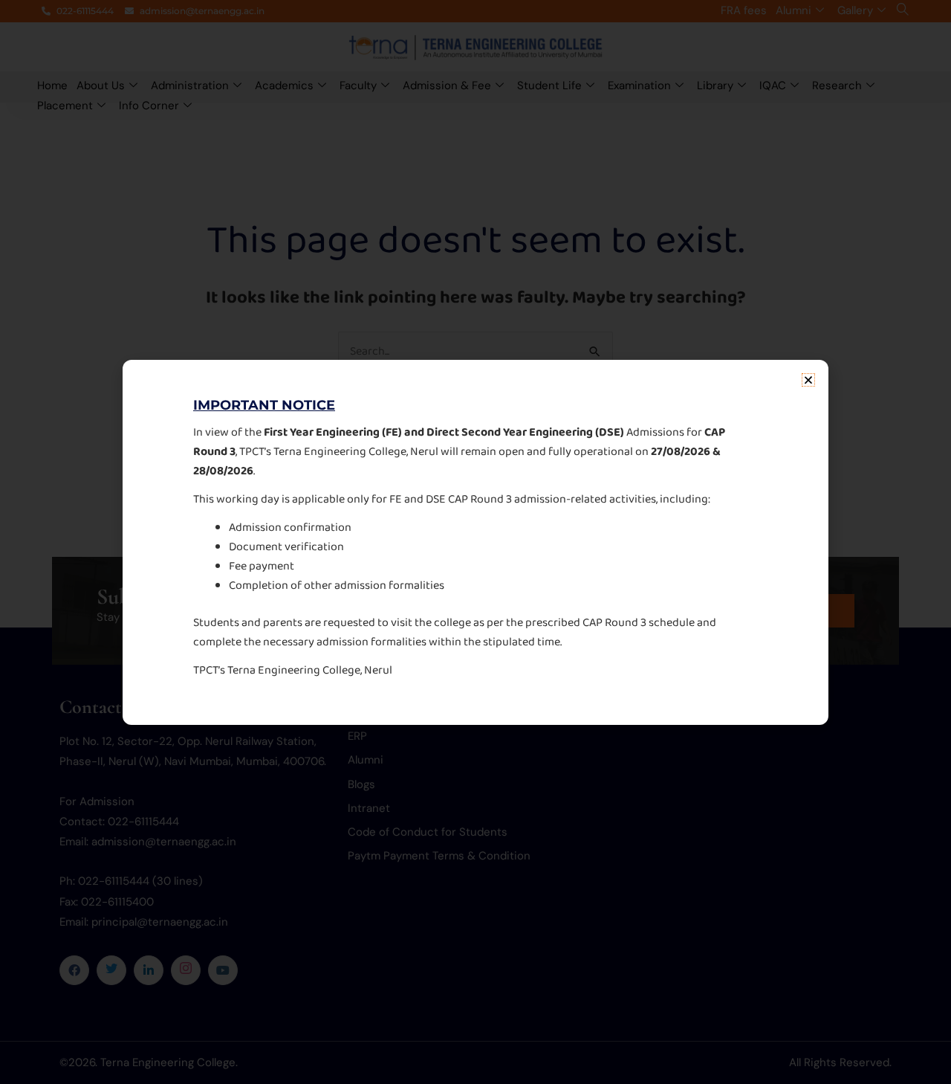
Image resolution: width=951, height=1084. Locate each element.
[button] (808, 380)
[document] (475, 542)
